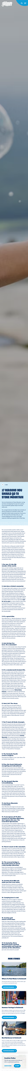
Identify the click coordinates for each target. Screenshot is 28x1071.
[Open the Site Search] (22, 3)
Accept (17, 1065)
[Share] (3, 485)
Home (6, 484)
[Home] (7, 3)
